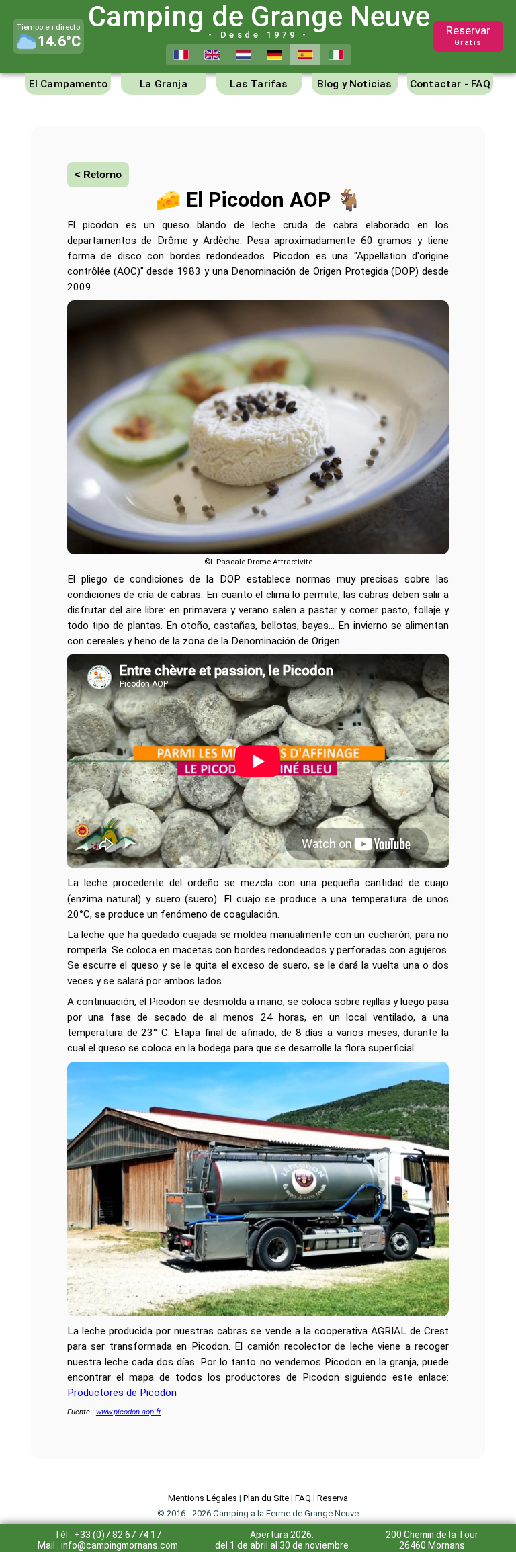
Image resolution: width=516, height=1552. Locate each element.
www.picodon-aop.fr (128, 1411)
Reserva (332, 1498)
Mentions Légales (202, 1498)
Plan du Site (266, 1498)
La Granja (163, 84)
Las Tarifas (259, 84)
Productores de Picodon (122, 1393)
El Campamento (68, 84)
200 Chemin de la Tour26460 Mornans (432, 1540)
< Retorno (98, 174)
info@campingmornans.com (119, 1545)
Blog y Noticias (354, 84)
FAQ (303, 1498)
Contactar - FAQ (450, 84)
